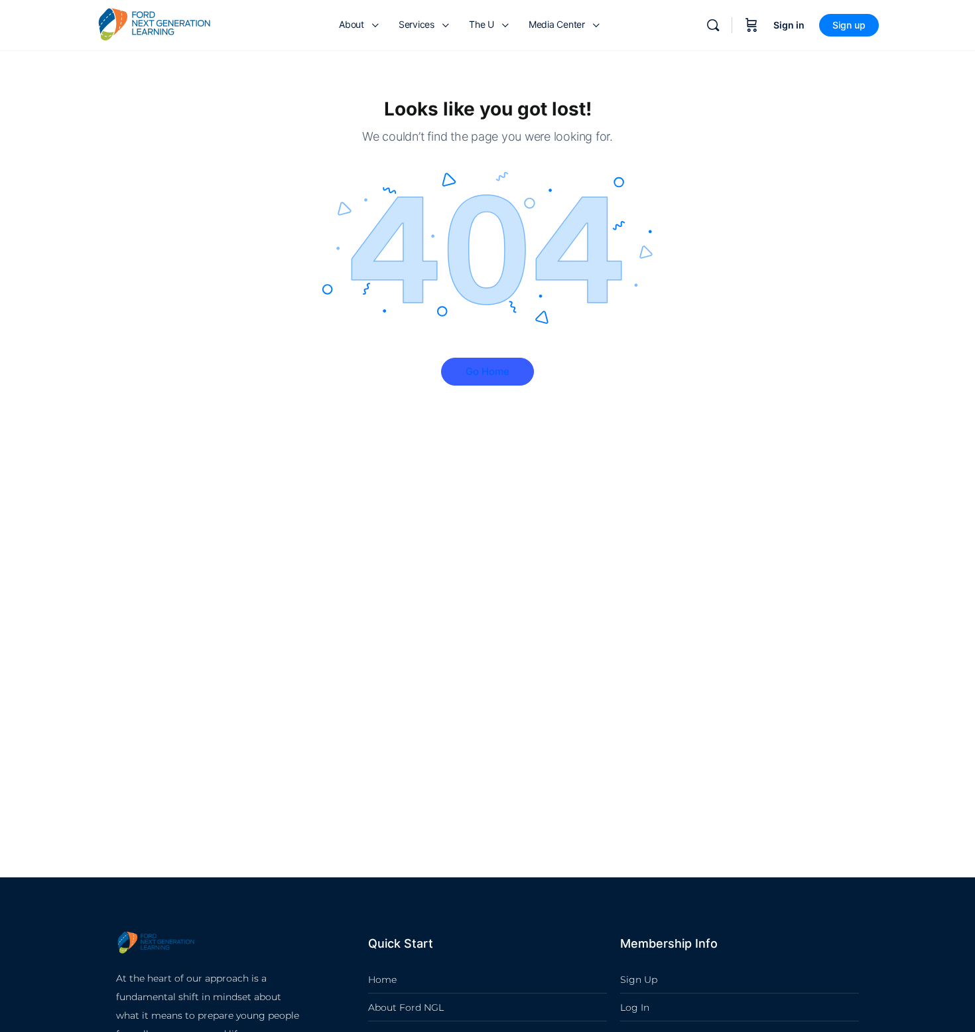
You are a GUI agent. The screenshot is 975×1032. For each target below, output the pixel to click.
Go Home (487, 371)
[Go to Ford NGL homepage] (154, 24)
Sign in (789, 25)
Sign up (849, 25)
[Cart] (751, 25)
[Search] (713, 25)
